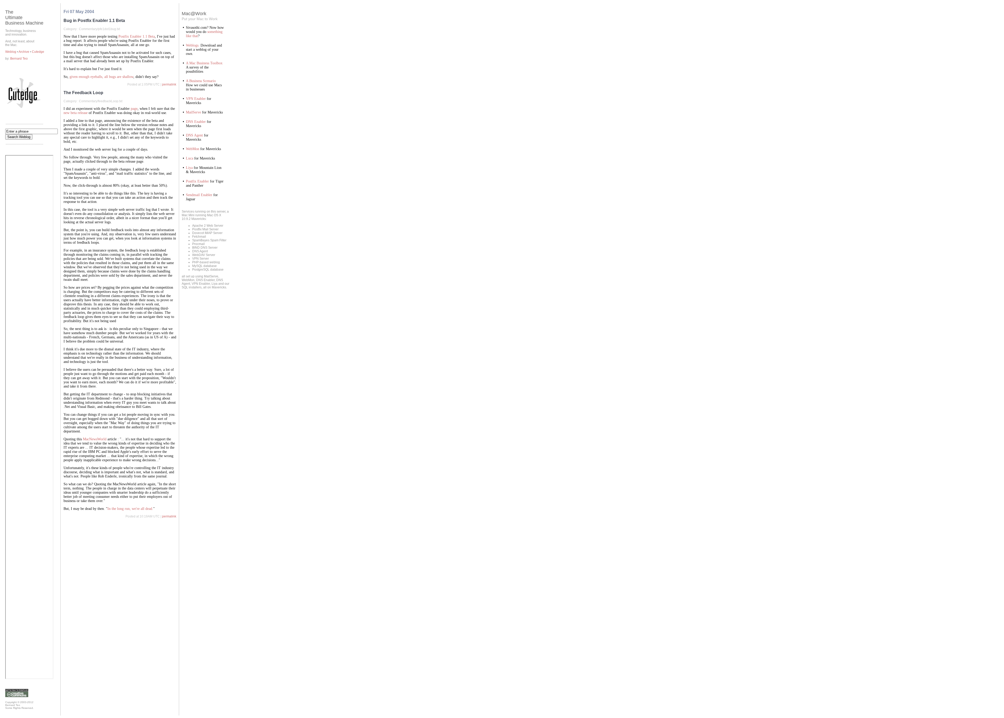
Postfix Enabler (197, 181)
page (134, 109)
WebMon (192, 149)
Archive (24, 52)
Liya (189, 168)
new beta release (76, 113)
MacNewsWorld (94, 439)
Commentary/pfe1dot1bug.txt (99, 29)
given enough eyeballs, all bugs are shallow (101, 77)
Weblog (11, 52)
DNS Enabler (196, 122)
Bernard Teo (19, 58)
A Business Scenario (201, 81)
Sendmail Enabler (199, 195)
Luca (189, 158)
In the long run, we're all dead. (130, 509)
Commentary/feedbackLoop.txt (100, 101)
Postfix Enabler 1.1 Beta (136, 36)
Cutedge (38, 52)
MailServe (193, 112)
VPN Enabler (196, 99)
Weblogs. (192, 45)
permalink (169, 84)
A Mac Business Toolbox (204, 63)
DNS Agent (194, 135)
